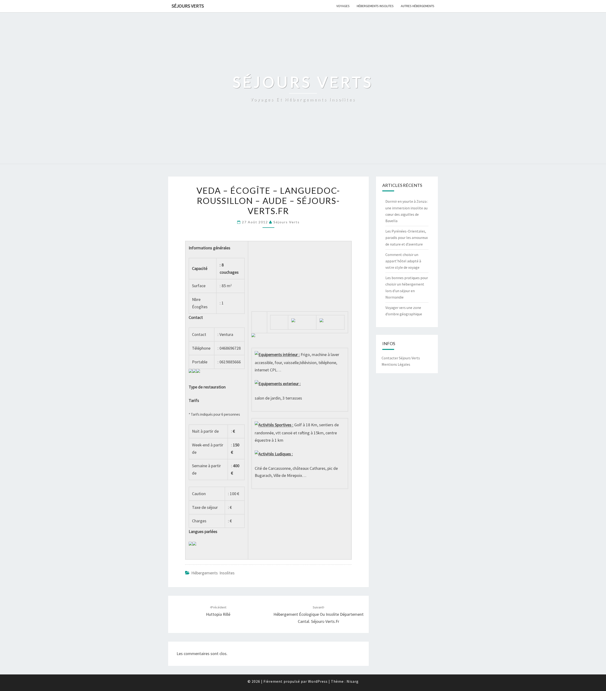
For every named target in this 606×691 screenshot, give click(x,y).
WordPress (318, 681)
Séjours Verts (188, 6)
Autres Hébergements (417, 6)
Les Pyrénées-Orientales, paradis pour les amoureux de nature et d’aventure (406, 237)
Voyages (343, 6)
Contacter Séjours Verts (401, 358)
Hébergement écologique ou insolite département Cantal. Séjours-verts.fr (318, 614)
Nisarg (353, 681)
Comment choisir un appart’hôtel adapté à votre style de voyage (403, 261)
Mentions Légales (396, 364)
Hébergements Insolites (375, 6)
